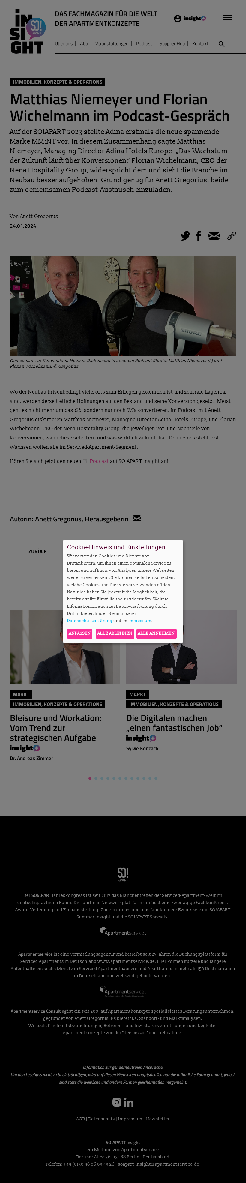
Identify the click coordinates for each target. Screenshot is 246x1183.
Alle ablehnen (115, 633)
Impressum (140, 620)
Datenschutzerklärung (89, 620)
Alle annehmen (156, 633)
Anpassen (80, 633)
